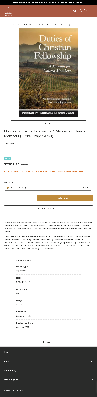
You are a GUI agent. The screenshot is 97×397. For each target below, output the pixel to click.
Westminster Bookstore (18, 391)
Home (6, 25)
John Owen (9, 143)
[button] (86, 11)
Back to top (48, 342)
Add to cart (64, 198)
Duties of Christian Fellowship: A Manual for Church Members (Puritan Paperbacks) (40, 25)
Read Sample (48, 123)
